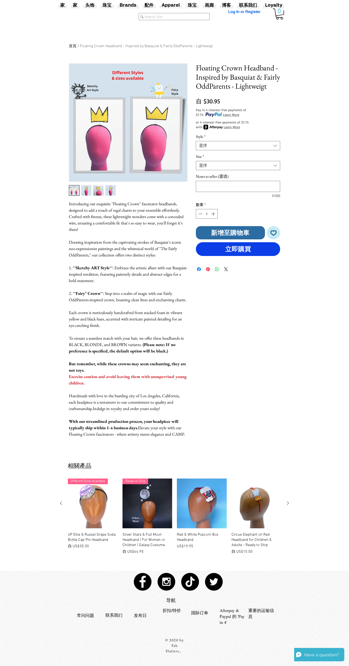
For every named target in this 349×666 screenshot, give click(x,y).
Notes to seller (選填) (212, 176)
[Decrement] (200, 213)
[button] (279, 14)
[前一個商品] (61, 503)
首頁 (72, 46)
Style (201, 136)
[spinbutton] (206, 213)
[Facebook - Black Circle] (142, 582)
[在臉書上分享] (199, 269)
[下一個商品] (288, 503)
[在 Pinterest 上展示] (208, 269)
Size (200, 156)
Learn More (231, 115)
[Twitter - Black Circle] (214, 582)
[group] (174, 516)
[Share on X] (226, 269)
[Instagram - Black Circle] (166, 582)
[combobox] (238, 145)
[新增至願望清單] (273, 233)
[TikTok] (190, 582)
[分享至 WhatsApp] (217, 269)
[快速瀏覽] (202, 503)
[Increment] (213, 213)
